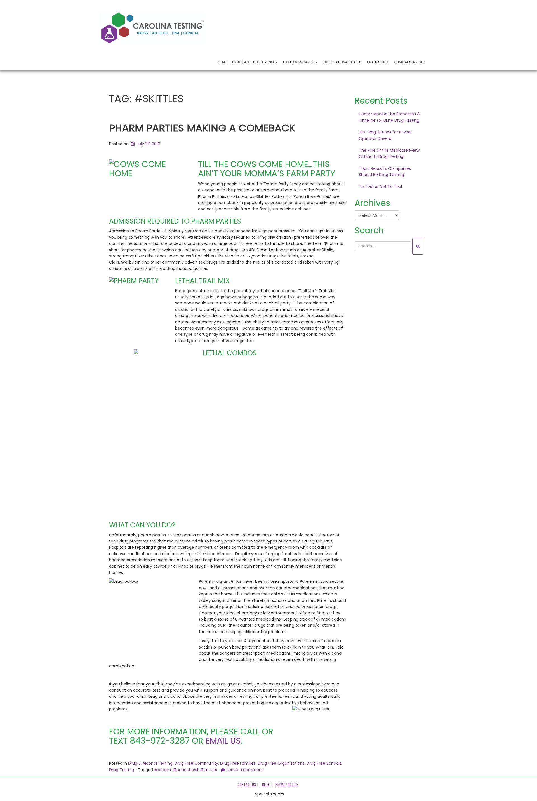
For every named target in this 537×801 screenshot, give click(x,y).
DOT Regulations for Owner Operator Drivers (385, 135)
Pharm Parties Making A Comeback (202, 128)
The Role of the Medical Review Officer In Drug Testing (389, 153)
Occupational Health (342, 62)
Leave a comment (245, 769)
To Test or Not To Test (380, 186)
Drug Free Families (238, 763)
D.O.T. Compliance (299, 62)
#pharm (162, 769)
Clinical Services (409, 62)
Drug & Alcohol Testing (150, 763)
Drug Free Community (196, 763)
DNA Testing (377, 62)
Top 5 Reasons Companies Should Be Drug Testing (385, 171)
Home (222, 62)
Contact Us (247, 784)
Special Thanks (269, 794)
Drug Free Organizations (281, 763)
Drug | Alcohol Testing (253, 62)
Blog (265, 784)
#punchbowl (185, 769)
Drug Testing (121, 769)
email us (223, 741)
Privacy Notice (286, 784)
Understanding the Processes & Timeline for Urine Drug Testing (389, 117)
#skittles (208, 769)
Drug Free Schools (324, 763)
